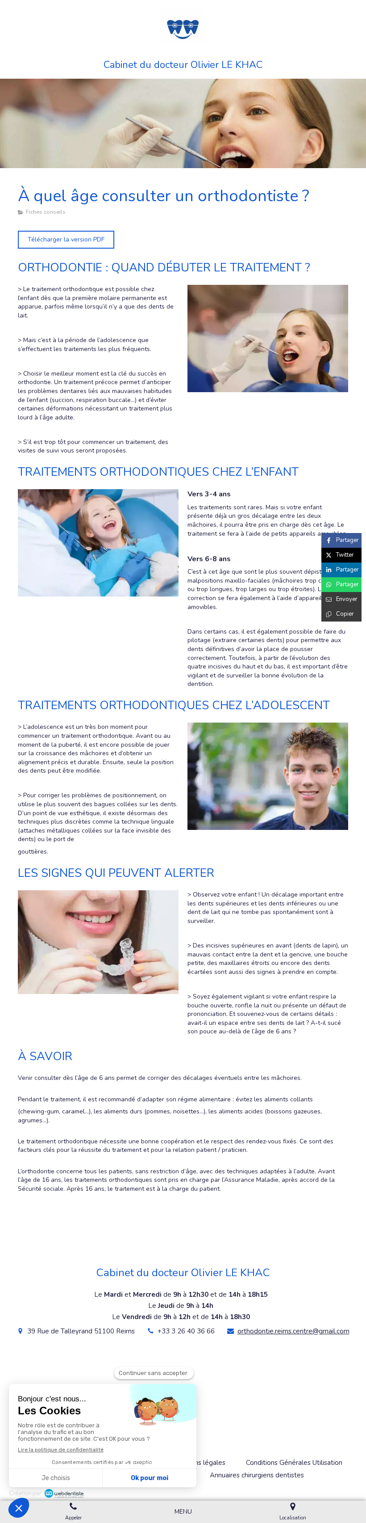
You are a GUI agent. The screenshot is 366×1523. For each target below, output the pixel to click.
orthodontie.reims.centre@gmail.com (293, 1331)
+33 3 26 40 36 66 (186, 1331)
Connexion (342, 1492)
